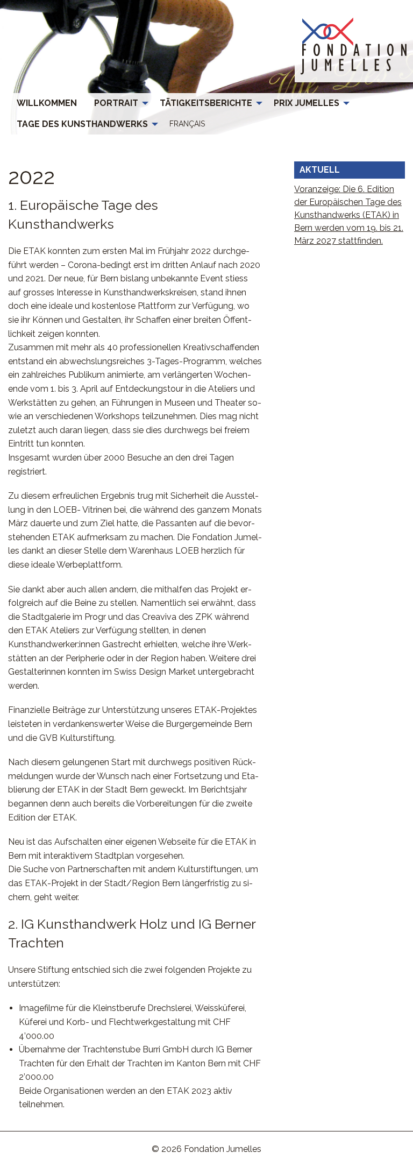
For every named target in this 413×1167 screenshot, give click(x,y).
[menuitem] (47, 103)
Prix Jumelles (306, 103)
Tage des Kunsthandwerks (82, 124)
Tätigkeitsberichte (206, 103)
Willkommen (47, 103)
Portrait (116, 103)
